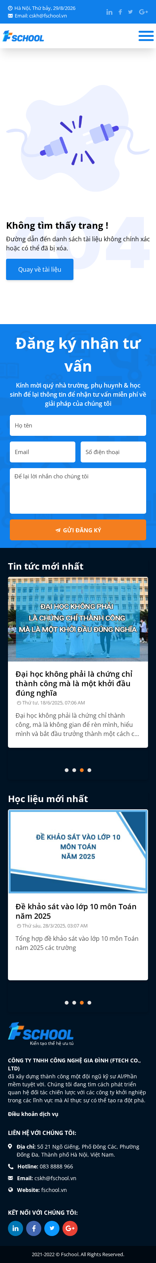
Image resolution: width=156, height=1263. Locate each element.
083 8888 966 (56, 1166)
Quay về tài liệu (39, 269)
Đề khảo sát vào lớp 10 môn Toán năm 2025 (76, 911)
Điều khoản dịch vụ (33, 1113)
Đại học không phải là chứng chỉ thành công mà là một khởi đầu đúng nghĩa (74, 683)
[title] (78, 619)
